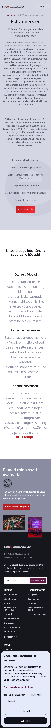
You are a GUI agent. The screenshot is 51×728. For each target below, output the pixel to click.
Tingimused (27, 557)
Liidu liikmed (10, 599)
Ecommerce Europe (37, 614)
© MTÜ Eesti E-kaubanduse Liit (16, 554)
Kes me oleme (10, 595)
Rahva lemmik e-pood (36, 609)
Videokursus (10, 631)
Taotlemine (33, 599)
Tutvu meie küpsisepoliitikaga (18, 687)
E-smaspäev (9, 623)
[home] (13, 7)
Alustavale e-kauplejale (10, 609)
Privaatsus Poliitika (11, 557)
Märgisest (32, 595)
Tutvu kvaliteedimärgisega (16, 506)
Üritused (11, 637)
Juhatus (7, 603)
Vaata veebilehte (25, 209)
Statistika (8, 614)
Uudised (8, 649)
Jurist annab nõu (12, 627)
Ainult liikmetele (12, 618)
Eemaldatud (33, 603)
